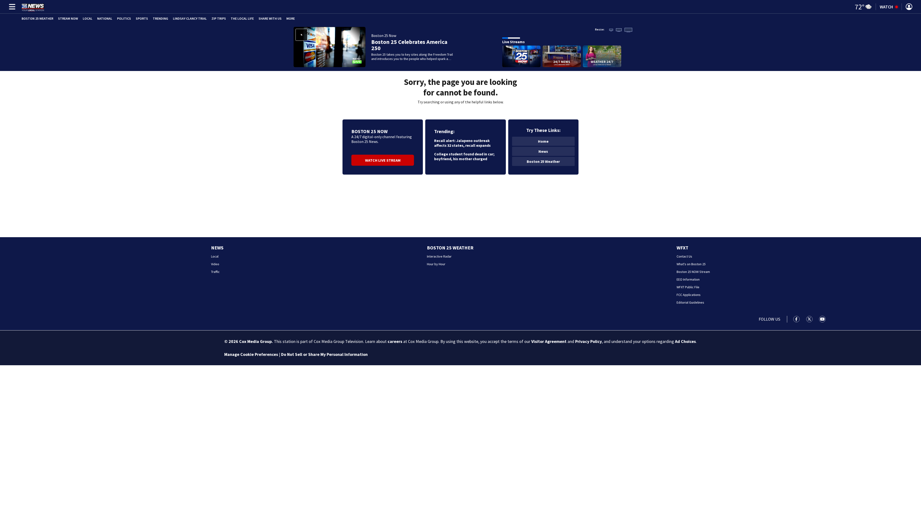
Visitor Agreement (549, 341)
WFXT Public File (688, 287)
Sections (11, 7)
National (104, 18)
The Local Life (242, 18)
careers (395, 341)
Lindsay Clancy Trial (190, 18)
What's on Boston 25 (691, 264)
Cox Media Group (255, 341)
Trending (160, 18)
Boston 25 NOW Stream (693, 272)
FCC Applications (689, 295)
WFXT (682, 248)
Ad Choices (685, 341)
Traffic (215, 272)
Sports (142, 18)
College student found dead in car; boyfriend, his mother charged (464, 156)
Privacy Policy (588, 341)
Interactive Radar (439, 256)
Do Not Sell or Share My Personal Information (324, 354)
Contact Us (684, 256)
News (543, 151)
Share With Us (270, 18)
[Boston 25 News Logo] (33, 7)
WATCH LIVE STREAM (383, 160)
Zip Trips (219, 18)
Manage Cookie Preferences (251, 354)
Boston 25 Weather (37, 18)
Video (215, 264)
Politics (124, 18)
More (290, 18)
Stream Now (68, 18)
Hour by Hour (436, 264)
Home (543, 141)
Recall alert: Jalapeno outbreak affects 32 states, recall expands (462, 143)
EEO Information (688, 279)
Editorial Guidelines (690, 302)
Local (87, 18)
